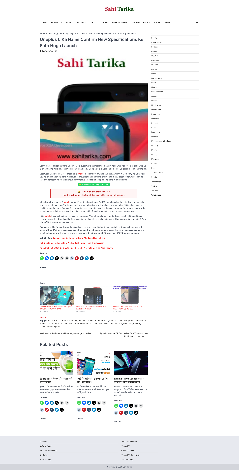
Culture (154, 69)
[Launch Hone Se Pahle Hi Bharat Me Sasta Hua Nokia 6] (93, 295)
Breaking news (157, 42)
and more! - (53, 320)
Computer (56, 22)
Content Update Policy (130, 455)
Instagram (155, 114)
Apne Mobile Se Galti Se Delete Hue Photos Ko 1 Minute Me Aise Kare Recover (76, 248)
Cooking (135, 22)
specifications (46, 326)
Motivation (155, 159)
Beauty (104, 22)
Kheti (157, 22)
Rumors (136, 323)
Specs (57, 326)
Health (93, 22)
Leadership (155, 132)
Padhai (154, 163)
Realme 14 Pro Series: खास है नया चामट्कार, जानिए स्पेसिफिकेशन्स (130, 380)
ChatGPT (155, 56)
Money (146, 22)
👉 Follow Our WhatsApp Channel (93, 184)
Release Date (116, 323)
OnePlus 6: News (101, 323)
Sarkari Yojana (157, 172)
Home (45, 22)
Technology (156, 181)
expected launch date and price (93, 320)
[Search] (197, 22)
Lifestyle (154, 136)
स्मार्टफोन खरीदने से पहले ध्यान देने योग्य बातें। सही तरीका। (92, 380)
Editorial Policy (46, 446)
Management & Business (161, 141)
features (113, 320)
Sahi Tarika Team (48, 51)
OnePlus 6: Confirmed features (77, 323)
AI (152, 33)
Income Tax (156, 110)
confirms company (68, 320)
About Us (43, 441)
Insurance (155, 119)
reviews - (127, 323)
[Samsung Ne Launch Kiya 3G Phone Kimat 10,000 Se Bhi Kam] (130, 295)
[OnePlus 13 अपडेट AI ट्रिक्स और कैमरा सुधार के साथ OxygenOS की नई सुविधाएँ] (57, 295)
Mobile (69, 22)
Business (154, 47)
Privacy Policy (45, 459)
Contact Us (125, 446)
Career (154, 51)
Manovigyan (156, 145)
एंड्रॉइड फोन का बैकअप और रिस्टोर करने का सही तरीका (56, 380)
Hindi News (156, 105)
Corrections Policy (128, 450)
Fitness (154, 87)
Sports (154, 177)
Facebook (155, 83)
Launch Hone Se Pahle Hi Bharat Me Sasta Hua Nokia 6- (79, 238)
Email (153, 74)
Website (154, 190)
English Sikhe (156, 78)
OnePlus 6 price (125, 320)
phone (80, 173)
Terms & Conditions (129, 441)
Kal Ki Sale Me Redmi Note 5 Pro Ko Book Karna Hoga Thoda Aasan (72, 243)
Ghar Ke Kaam (119, 22)
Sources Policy (127, 459)
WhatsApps (156, 195)
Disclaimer (44, 455)
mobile (67, 202)
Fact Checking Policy (48, 450)
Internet (81, 22)
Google (154, 96)
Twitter (154, 186)
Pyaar (166, 22)
